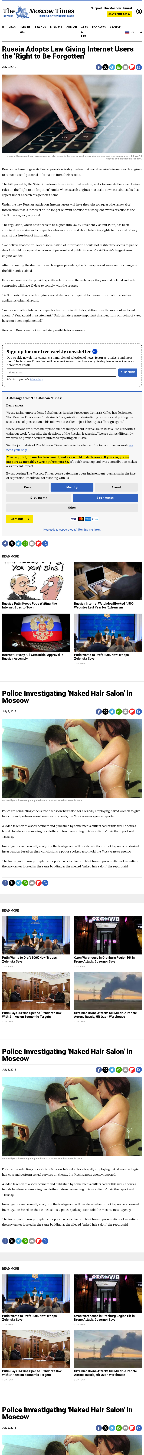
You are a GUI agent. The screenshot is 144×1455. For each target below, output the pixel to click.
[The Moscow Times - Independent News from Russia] (38, 12)
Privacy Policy (36, 379)
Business (56, 27)
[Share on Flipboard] (132, 67)
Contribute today (119, 14)
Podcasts (99, 27)
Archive (115, 27)
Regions (40, 27)
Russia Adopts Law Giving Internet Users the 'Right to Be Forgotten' (68, 52)
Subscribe (128, 372)
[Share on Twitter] (105, 67)
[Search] (141, 32)
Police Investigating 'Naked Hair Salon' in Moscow (67, 697)
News (12, 27)
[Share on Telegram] (112, 67)
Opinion (71, 27)
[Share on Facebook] (99, 67)
